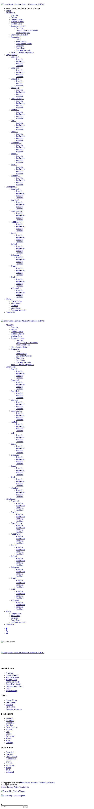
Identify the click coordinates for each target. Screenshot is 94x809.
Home (8, 11)
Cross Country (17, 99)
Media (9, 299)
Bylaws (14, 17)
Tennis (14, 154)
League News (16, 301)
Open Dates (20, 48)
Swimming (16, 143)
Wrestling (15, 176)
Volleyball (15, 288)
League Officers (17, 19)
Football (15, 110)
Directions (20, 46)
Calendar (14, 306)
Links (18, 39)
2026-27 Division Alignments (22, 52)
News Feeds (15, 303)
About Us (10, 13)
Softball (14, 244)
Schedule (19, 59)
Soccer (14, 132)
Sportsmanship (21, 41)
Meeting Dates (16, 24)
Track (14, 165)
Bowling (15, 88)
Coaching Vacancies (23, 50)
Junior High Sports (23, 33)
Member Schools (17, 22)
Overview (14, 15)
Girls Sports (11, 187)
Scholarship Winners (24, 44)
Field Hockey (17, 222)
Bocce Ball (16, 79)
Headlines (19, 66)
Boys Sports (11, 55)
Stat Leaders (20, 61)
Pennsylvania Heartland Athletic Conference (23, 8)
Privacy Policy (12, 787)
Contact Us (10, 312)
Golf (13, 121)
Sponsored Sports (18, 26)
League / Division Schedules (27, 30)
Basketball (15, 68)
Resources (15, 37)
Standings (19, 63)
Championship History (19, 35)
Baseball (15, 57)
